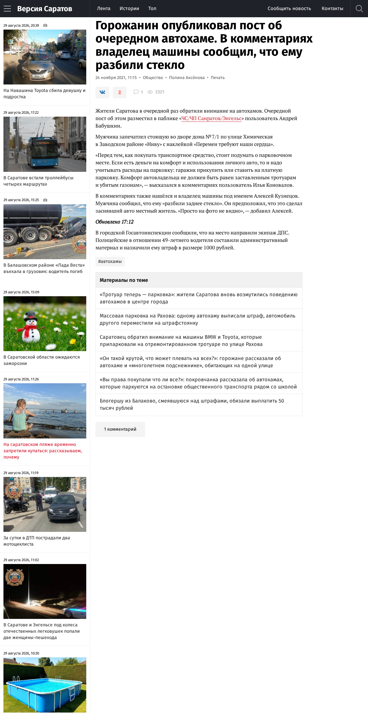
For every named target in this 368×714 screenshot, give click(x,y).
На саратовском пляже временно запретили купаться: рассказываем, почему (42, 451)
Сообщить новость (289, 8)
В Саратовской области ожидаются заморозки (41, 360)
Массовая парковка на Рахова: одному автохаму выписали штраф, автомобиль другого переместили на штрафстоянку (197, 319)
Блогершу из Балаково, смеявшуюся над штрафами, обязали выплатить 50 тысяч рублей (192, 404)
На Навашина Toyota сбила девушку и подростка (44, 93)
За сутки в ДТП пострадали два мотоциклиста (36, 541)
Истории (129, 8)
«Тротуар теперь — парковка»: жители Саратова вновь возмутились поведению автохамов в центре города (199, 298)
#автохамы (110, 261)
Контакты (332, 8)
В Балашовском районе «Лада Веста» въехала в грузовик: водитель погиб (44, 268)
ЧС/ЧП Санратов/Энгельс (211, 118)
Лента (103, 8)
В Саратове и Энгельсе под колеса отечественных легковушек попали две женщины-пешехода (41, 631)
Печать (218, 77)
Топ (152, 8)
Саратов (44, 8)
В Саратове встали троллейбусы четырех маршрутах (38, 181)
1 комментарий (120, 429)
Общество (153, 77)
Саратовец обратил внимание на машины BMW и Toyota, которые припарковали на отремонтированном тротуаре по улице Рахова (181, 340)
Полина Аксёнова (187, 77)
